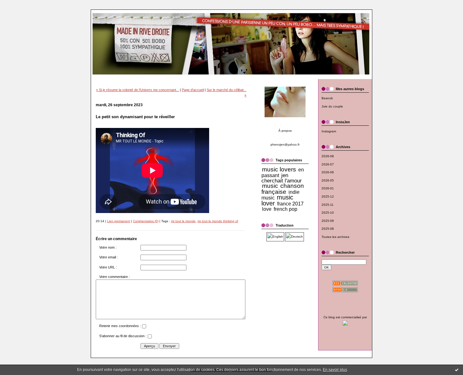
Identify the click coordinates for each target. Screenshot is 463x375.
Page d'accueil (193, 90)
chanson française (282, 188)
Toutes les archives (335, 237)
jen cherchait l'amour (281, 178)
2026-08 (328, 156)
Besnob (327, 98)
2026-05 (328, 180)
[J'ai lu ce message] (456, 369)
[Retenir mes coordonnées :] (144, 327)
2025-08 (328, 228)
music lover (277, 200)
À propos (285, 130)
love (267, 209)
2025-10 (328, 212)
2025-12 (328, 196)
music (270, 185)
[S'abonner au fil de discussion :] (149, 337)
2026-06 (328, 172)
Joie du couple (332, 106)
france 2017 (290, 203)
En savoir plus (335, 369)
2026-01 (328, 188)
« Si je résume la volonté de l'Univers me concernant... (137, 90)
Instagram (329, 131)
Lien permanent (118, 221)
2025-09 (328, 220)
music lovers (279, 169)
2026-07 (328, 164)
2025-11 (328, 204)
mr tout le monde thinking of (217, 221)
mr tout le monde (183, 221)
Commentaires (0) (145, 221)
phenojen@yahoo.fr (285, 144)
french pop (285, 209)
